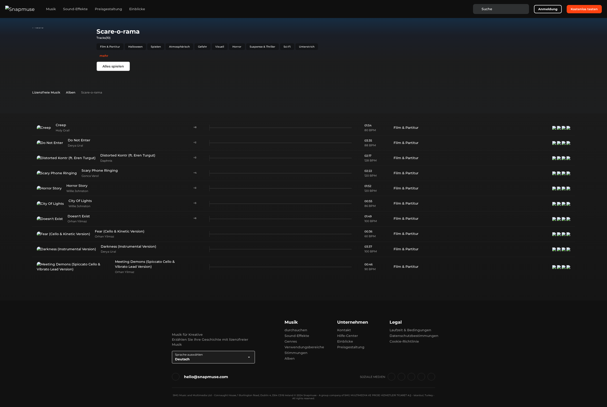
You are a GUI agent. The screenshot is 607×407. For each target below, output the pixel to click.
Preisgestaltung (108, 9)
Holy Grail (62, 130)
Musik (51, 9)
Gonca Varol (90, 176)
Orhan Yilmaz (77, 221)
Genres (291, 341)
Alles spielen (113, 66)
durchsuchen (296, 330)
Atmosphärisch (179, 46)
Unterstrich (306, 46)
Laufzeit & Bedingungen (410, 330)
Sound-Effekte (75, 9)
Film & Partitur (110, 46)
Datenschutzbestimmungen (414, 336)
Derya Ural (75, 145)
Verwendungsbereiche (304, 347)
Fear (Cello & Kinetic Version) (119, 231)
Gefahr (202, 46)
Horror (236, 46)
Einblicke (137, 9)
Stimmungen (296, 353)
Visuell (219, 46)
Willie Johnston (77, 191)
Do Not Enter (79, 140)
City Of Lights (80, 201)
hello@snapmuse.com (206, 377)
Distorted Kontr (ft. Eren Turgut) (127, 155)
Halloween (135, 46)
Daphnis (106, 160)
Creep (61, 125)
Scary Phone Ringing (100, 170)
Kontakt (344, 330)
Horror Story (76, 185)
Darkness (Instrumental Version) (128, 246)
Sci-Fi (287, 46)
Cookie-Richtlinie (404, 341)
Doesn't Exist (79, 216)
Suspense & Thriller (262, 46)
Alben (290, 358)
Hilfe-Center (347, 336)
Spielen (156, 46)
